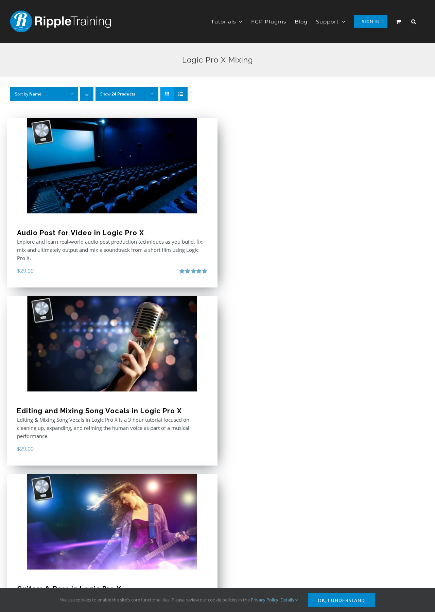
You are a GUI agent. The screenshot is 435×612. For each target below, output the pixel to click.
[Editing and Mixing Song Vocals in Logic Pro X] (112, 343)
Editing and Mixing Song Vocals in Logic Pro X (99, 411)
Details (287, 600)
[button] (413, 21)
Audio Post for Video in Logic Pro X (80, 233)
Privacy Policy (264, 600)
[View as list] (180, 94)
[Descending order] (86, 94)
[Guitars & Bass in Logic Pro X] (112, 522)
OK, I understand (341, 600)
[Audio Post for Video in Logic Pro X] (112, 165)
